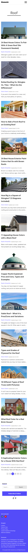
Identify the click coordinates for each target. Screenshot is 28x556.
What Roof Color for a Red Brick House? (12, 420)
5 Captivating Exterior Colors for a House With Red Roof (14, 459)
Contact (3, 525)
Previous (7, 473)
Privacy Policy (4, 529)
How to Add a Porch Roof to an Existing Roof (13, 123)
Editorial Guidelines (5, 532)
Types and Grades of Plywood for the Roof (10, 351)
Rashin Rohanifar (6, 52)
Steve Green (4, 91)
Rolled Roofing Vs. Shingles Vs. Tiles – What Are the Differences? (13, 85)
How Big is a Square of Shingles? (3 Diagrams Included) (11, 198)
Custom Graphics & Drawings (8, 530)
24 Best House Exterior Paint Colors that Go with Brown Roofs (13, 161)
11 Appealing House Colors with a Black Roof (13, 236)
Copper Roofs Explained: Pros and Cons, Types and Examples (12, 277)
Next (20, 473)
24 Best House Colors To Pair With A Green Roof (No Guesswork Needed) (14, 45)
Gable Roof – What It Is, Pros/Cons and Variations (12, 314)
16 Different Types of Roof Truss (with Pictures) (12, 383)
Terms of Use (4, 527)
